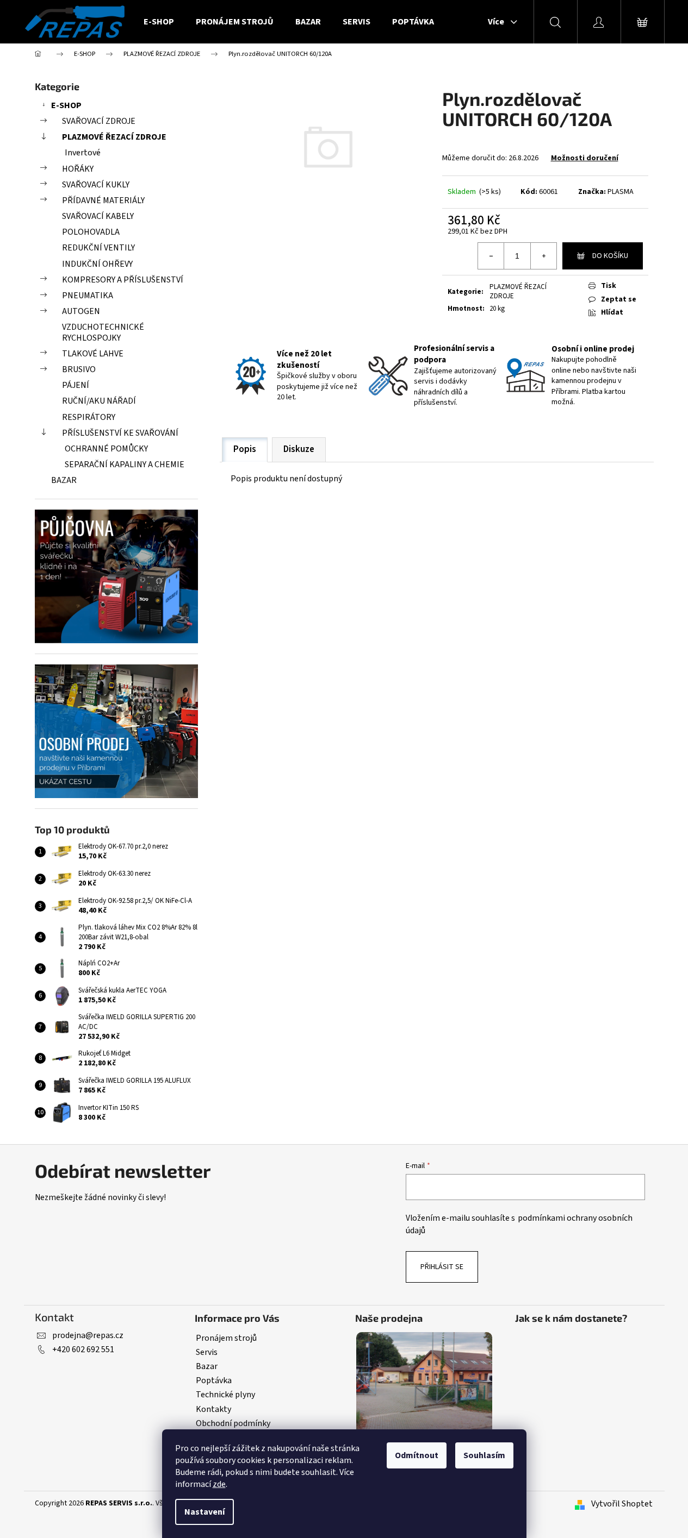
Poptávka (214, 1380)
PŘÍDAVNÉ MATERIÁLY (103, 200)
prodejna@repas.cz (87, 1335)
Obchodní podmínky (233, 1423)
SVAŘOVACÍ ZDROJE (98, 121)
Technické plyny (225, 1395)
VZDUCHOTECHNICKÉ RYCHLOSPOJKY (103, 332)
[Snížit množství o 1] (491, 256)
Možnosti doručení (584, 158)
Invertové (83, 153)
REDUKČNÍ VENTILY (98, 248)
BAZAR (64, 480)
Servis (207, 1352)
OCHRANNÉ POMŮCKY (106, 449)
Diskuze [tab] (298, 449)
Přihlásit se (441, 1266)
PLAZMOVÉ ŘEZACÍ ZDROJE (114, 137)
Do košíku (610, 255)
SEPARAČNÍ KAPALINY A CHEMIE (124, 464)
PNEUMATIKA (87, 296)
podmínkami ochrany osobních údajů (519, 1224)
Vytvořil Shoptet (622, 1504)
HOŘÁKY (78, 169)
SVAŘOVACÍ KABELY (98, 216)
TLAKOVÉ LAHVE (92, 354)
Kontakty (213, 1409)
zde (219, 1484)
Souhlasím (484, 1455)
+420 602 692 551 (83, 1349)
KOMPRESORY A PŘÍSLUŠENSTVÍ (122, 280)
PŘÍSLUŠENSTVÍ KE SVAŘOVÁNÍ (120, 433)
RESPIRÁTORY (88, 417)
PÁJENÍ (75, 385)
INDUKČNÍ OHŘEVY (97, 264)
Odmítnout (416, 1455)
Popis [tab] (244, 449)
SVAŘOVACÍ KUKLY (95, 185)
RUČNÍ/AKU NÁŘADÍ (99, 401)
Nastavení (204, 1512)
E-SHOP (66, 105)
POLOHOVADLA (91, 232)
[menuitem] (159, 21)
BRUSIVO (79, 369)
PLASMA (621, 191)
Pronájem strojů (226, 1338)
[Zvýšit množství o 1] (543, 256)
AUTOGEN (81, 311)
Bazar (207, 1366)
